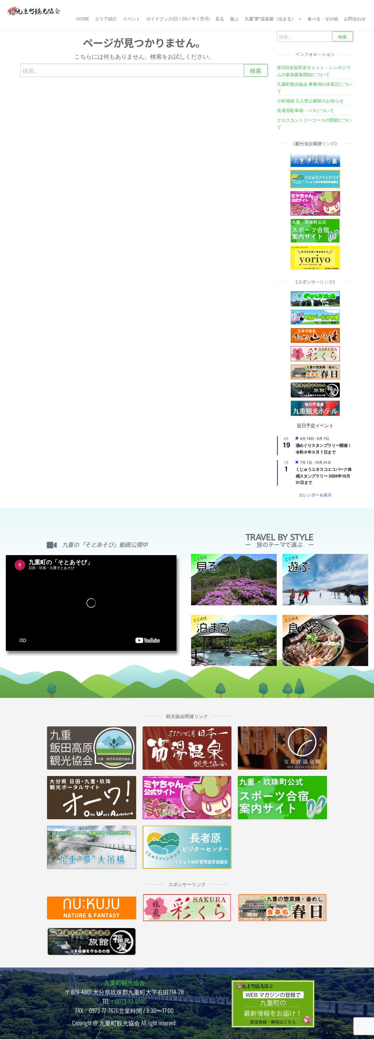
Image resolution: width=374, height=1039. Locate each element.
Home (82, 19)
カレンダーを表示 (315, 495)
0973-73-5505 (131, 1001)
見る (219, 19)
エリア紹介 (106, 19)
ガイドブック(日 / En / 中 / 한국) (177, 19)
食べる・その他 (322, 19)
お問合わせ (355, 19)
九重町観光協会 (124, 982)
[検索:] (144, 70)
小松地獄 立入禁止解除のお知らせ (310, 100)
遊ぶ (234, 19)
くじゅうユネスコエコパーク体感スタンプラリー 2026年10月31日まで (324, 475)
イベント (131, 19)
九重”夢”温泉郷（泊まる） (270, 19)
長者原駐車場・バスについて (305, 110)
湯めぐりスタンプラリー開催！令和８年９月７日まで (324, 448)
